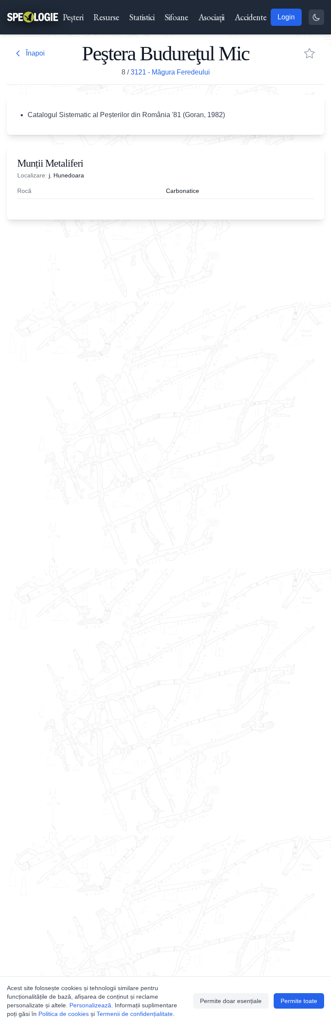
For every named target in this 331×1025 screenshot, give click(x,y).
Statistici (141, 17)
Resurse (106, 17)
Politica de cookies (63, 1013)
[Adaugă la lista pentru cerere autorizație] (309, 53)
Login (286, 17)
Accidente (250, 17)
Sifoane (176, 17)
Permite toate (299, 1000)
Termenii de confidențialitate (135, 1013)
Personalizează (90, 1005)
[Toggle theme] (316, 17)
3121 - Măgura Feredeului (170, 72)
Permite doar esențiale (231, 1000)
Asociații (211, 17)
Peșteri (73, 17)
